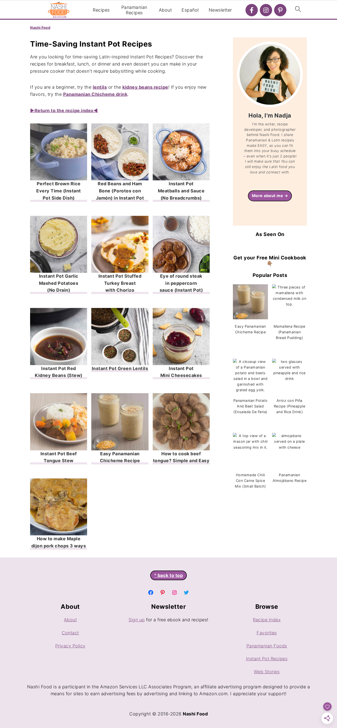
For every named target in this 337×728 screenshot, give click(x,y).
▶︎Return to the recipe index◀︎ (64, 110)
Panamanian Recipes (134, 10)
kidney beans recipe (145, 87)
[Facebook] (251, 10)
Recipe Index (267, 619)
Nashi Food (40, 27)
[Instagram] (266, 10)
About (165, 10)
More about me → (270, 195)
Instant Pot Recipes (267, 658)
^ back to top (168, 575)
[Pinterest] (280, 10)
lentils (100, 87)
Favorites (267, 632)
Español (190, 10)
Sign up (137, 619)
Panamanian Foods (266, 645)
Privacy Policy (70, 645)
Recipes (101, 10)
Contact (70, 632)
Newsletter (220, 10)
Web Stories (267, 671)
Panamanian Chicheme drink (95, 94)
